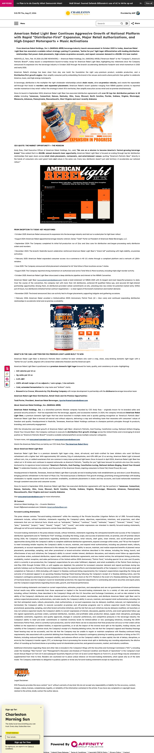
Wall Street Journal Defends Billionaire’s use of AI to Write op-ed (101, 3)
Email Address (12, 733)
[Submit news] (7, 368)
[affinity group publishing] (7, 379)
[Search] (121, 23)
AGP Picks (7, 3)
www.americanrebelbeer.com (49, 280)
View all (149, 3)
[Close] (41, 707)
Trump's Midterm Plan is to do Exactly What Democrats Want (32, 3)
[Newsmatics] (7, 384)
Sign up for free (23, 742)
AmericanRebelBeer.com (57, 507)
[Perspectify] (7, 373)
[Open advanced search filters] (126, 23)
